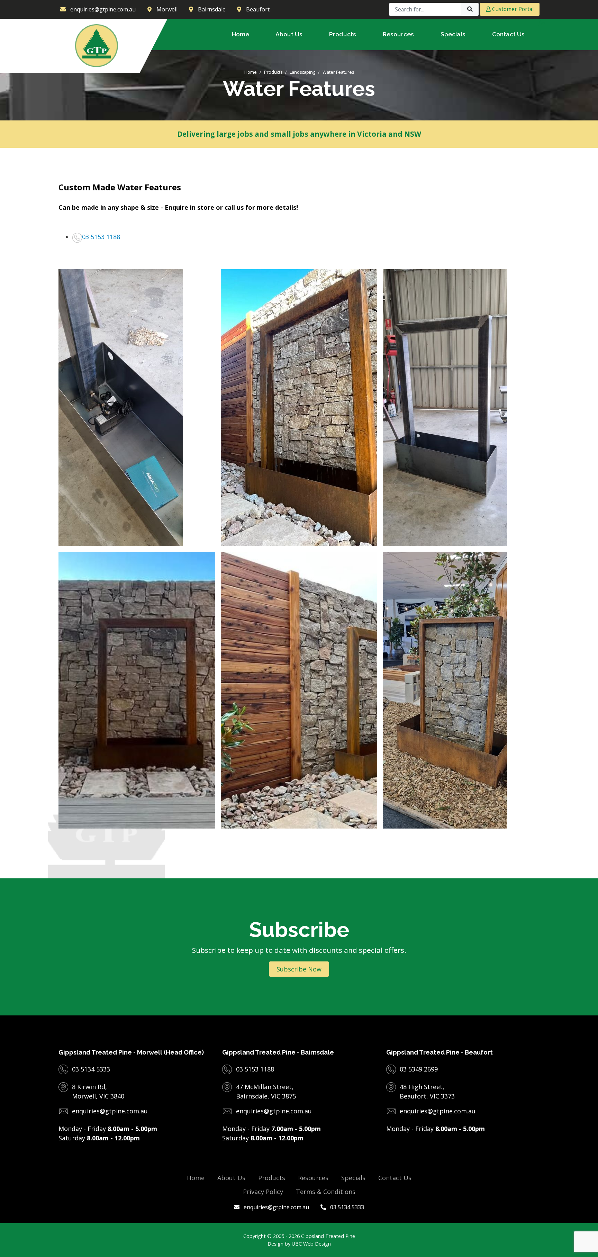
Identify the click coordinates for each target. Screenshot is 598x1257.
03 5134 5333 (346, 1207)
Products (273, 72)
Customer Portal (512, 9)
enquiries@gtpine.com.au (275, 1207)
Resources (313, 1178)
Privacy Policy (263, 1191)
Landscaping (302, 72)
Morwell (167, 9)
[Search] (470, 9)
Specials (353, 1178)
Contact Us (394, 1178)
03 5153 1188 (101, 237)
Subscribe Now (299, 969)
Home (250, 72)
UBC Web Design (311, 1243)
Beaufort (258, 9)
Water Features (338, 72)
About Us (231, 1178)
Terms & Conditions (325, 1191)
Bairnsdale (212, 9)
